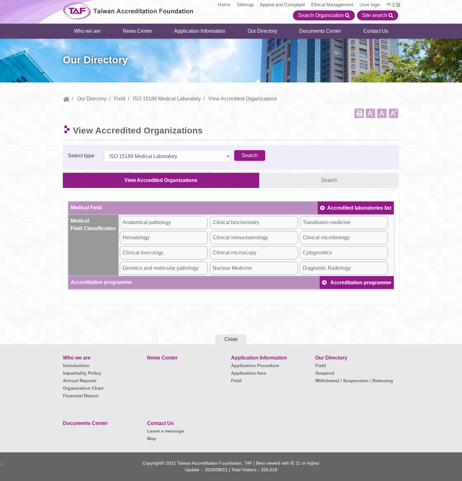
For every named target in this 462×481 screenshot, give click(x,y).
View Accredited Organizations (160, 180)
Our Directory (262, 31)
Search (329, 180)
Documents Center (320, 31)
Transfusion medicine (326, 222)
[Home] (66, 98)
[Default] (382, 113)
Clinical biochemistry (236, 222)
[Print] (359, 113)
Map (151, 438)
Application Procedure (255, 365)
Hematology (136, 237)
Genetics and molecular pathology (161, 268)
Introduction (76, 365)
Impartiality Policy (82, 373)
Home (224, 4)
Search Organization (321, 15)
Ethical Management (332, 4)
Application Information (199, 31)
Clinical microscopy (234, 252)
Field (119, 98)
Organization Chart (83, 388)
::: (2, 3)
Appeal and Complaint (282, 4)
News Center (137, 31)
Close (231, 339)
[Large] (393, 113)
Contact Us (375, 31)
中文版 (394, 4)
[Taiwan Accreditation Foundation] (128, 10)
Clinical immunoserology (240, 237)
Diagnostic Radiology (327, 268)
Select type (81, 155)
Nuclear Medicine (232, 268)
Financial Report (80, 395)
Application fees (248, 373)
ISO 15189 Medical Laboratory (167, 98)
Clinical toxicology (143, 252)
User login (370, 4)
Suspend (324, 373)
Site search (375, 15)
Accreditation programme (360, 282)
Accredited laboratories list (359, 208)
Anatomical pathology (147, 222)
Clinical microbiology (326, 237)
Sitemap (245, 4)
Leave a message (165, 430)
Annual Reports (79, 380)
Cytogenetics (317, 252)
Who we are (87, 31)
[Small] (370, 113)
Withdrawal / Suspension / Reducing (354, 380)
